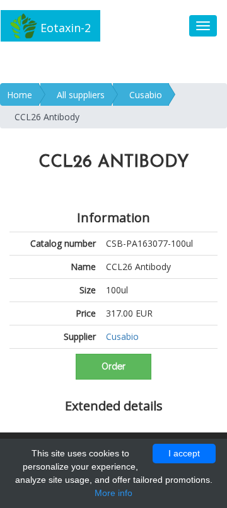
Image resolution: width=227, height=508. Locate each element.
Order (113, 366)
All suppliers (81, 95)
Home (19, 95)
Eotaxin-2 (64, 27)
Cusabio (145, 95)
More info (113, 493)
